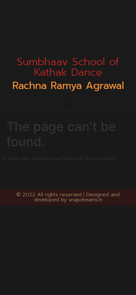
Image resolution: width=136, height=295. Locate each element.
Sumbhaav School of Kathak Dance (68, 67)
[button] (68, 102)
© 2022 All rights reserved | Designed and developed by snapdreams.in (68, 197)
